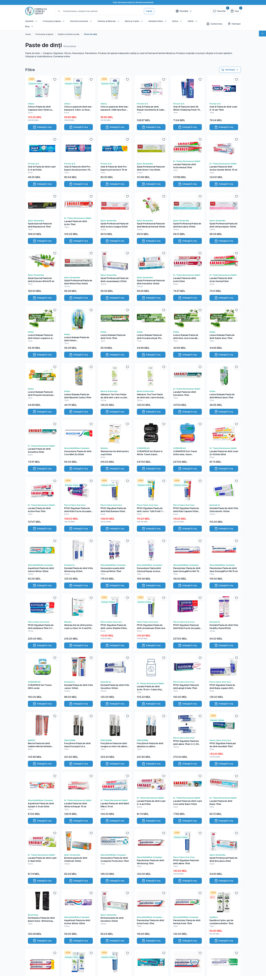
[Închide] (163, 454)
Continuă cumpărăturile (133, 511)
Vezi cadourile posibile (133, 519)
